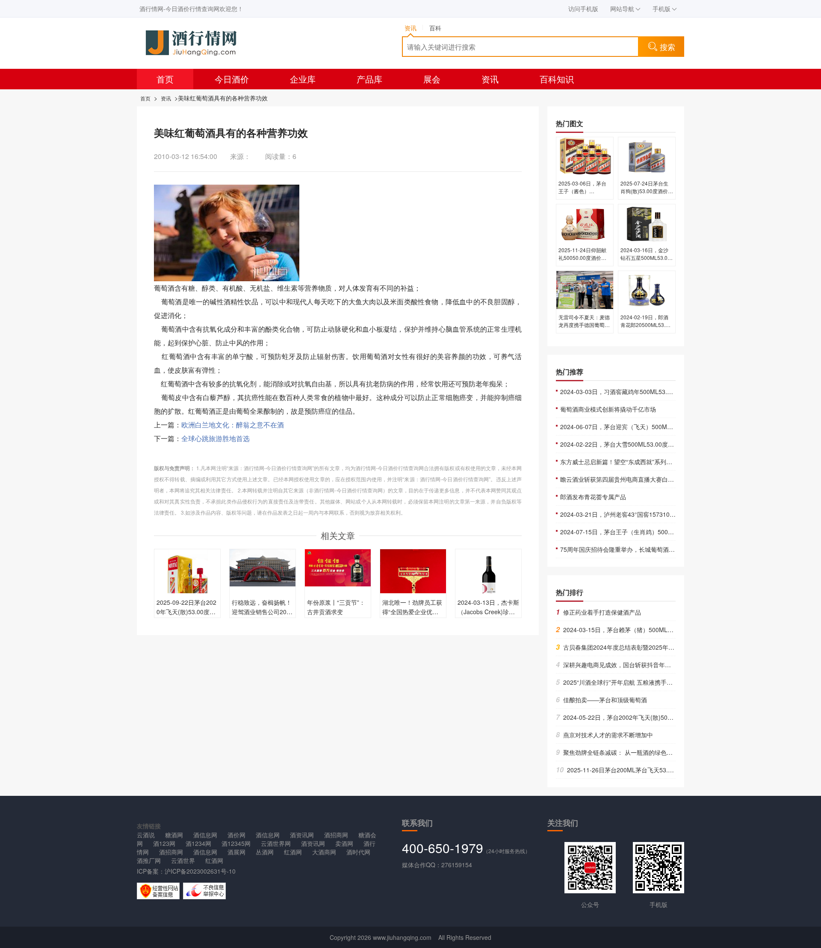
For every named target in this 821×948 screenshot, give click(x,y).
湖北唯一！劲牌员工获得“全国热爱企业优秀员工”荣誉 (412, 611)
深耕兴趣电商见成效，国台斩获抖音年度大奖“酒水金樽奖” (636, 664)
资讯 (490, 79)
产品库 (369, 79)
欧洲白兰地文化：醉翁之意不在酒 (232, 425)
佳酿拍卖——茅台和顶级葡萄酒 (601, 699)
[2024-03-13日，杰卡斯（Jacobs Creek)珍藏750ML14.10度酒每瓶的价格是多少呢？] (488, 581)
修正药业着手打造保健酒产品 (598, 612)
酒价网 (236, 834)
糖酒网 (174, 834)
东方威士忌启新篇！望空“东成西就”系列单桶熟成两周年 (634, 461)
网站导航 (622, 8)
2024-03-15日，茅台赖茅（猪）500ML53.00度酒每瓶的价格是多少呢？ (655, 629)
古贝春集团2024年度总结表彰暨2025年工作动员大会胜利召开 (642, 647)
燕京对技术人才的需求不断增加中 (604, 734)
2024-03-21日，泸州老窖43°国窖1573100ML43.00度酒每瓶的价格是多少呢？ (664, 514)
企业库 (303, 79)
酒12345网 (236, 843)
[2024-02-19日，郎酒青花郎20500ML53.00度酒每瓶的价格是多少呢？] (646, 289)
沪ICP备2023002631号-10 (200, 871)
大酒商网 (324, 852)
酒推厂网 (149, 860)
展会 (431, 79)
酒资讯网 (302, 834)
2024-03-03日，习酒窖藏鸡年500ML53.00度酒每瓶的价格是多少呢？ (653, 391)
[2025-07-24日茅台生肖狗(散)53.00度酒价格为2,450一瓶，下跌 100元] (646, 155)
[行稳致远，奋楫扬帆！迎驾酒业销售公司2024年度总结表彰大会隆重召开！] (262, 566)
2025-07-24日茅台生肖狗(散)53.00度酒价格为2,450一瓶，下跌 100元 (646, 195)
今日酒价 (232, 79)
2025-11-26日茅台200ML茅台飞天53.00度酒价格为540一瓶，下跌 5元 (656, 769)
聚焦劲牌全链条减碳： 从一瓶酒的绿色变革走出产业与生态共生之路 (650, 752)
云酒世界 (183, 860)
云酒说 (146, 834)
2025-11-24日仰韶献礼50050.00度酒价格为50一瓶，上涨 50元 (583, 257)
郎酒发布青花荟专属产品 (593, 496)
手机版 (661, 8)
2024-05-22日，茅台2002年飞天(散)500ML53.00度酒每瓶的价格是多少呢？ (661, 717)
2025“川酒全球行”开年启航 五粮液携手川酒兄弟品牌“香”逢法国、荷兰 (652, 682)
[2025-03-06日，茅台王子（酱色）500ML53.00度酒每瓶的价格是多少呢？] (584, 155)
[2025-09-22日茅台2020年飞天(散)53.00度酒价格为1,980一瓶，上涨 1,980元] (187, 580)
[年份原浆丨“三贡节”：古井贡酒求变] (338, 566)
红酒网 (293, 852)
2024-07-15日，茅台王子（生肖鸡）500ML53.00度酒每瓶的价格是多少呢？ (662, 531)
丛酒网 (265, 852)
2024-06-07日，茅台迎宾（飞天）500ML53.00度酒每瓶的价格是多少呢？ (659, 426)
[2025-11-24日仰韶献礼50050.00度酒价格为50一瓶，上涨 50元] (584, 222)
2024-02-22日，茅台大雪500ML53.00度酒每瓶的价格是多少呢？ (647, 444)
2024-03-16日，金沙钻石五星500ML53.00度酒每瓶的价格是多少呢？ (646, 261)
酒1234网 (198, 843)
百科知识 (557, 79)
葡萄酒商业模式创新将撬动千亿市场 (608, 409)
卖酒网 (344, 843)
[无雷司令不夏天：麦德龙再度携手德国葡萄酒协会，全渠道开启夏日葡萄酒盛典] (584, 289)
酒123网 (164, 843)
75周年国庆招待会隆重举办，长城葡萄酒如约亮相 (626, 549)
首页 (165, 79)
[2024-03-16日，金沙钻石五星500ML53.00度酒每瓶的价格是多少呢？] (646, 222)
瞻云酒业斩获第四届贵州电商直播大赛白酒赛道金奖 (629, 479)
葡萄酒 (164, 288)
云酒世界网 (276, 843)
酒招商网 (336, 834)
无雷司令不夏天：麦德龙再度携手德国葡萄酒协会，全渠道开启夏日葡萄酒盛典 (584, 328)
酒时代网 (358, 852)
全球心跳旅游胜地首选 (215, 438)
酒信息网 (205, 834)
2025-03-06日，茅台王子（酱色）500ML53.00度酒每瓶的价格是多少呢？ (583, 195)
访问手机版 (583, 8)
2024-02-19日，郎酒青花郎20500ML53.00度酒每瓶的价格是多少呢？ (646, 328)
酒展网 (236, 852)
